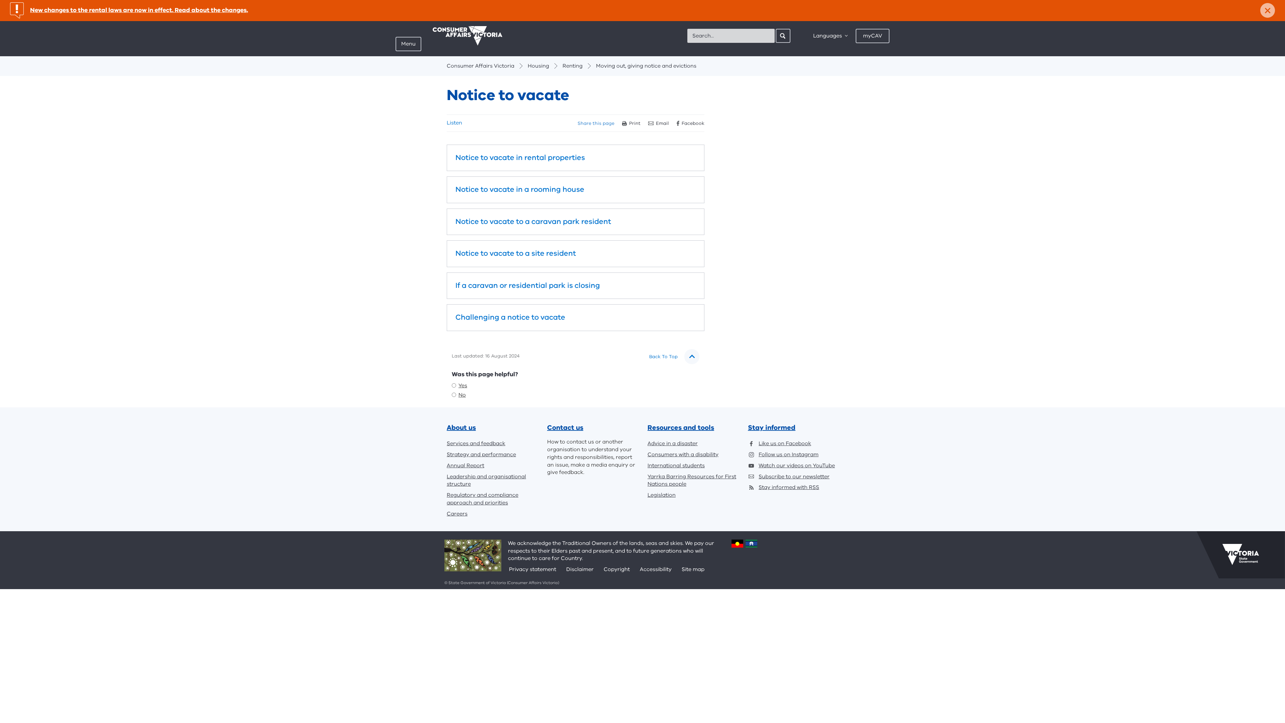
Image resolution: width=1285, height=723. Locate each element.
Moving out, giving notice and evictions (646, 66)
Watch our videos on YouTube (797, 465)
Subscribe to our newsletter (794, 476)
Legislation (662, 495)
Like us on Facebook (785, 443)
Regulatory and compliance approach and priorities (482, 498)
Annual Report (465, 465)
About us (461, 427)
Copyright (617, 569)
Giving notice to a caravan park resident (575, 222)
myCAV (872, 35)
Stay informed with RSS (789, 487)
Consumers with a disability (683, 454)
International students (676, 465)
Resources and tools (681, 427)
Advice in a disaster (673, 443)
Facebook (693, 123)
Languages (827, 35)
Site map (693, 569)
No (462, 395)
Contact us (565, 427)
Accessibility (656, 569)
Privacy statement (532, 569)
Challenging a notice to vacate (575, 318)
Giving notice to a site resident (575, 254)
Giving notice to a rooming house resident (575, 190)
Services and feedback (476, 443)
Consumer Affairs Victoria (480, 66)
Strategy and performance (481, 454)
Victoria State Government (1240, 554)
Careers (457, 513)
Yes (462, 385)
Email (662, 123)
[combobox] (731, 36)
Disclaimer (580, 569)
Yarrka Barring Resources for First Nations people (692, 480)
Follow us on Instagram (789, 454)
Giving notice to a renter (575, 158)
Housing (538, 66)
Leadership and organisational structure (486, 480)
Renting (573, 66)
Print (634, 123)
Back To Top (663, 356)
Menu (408, 44)
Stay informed (771, 427)
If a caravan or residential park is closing (575, 286)
